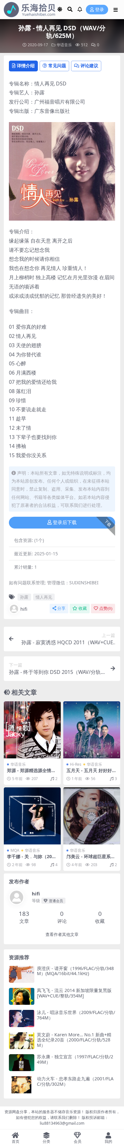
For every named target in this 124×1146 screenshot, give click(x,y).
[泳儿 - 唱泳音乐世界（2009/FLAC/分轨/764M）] (21, 1018)
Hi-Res (75, 764)
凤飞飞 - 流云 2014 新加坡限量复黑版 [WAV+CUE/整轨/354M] (74, 993)
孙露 (24, 597)
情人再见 (44, 597)
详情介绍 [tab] (26, 65)
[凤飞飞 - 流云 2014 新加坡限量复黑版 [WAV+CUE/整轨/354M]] (21, 996)
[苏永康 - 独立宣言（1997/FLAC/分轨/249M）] (21, 1062)
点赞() (105, 608)
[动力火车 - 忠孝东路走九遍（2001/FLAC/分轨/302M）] (21, 1084)
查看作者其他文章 (62, 934)
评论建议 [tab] (89, 65)
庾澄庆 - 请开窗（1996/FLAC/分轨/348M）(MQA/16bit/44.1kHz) (75, 971)
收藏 (83, 608)
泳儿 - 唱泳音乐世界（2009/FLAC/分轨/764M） (76, 1015)
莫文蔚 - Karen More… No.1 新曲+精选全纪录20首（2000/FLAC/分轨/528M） (74, 1040)
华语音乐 (64, 44)
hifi (23, 609)
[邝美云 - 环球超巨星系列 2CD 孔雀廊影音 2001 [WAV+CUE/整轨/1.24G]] (91, 815)
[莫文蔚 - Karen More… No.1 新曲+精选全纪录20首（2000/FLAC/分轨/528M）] (21, 1040)
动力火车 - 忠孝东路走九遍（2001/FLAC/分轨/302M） (75, 1081)
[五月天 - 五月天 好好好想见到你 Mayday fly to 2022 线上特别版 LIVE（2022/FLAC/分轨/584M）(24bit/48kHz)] (91, 729)
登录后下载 (65, 522)
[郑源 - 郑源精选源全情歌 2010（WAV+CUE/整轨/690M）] (32, 729)
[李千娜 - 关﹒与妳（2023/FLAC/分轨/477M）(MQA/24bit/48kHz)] (32, 815)
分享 (61, 608)
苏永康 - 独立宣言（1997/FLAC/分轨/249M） (75, 1059)
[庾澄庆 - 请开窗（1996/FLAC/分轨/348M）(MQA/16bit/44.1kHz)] (21, 974)
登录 (99, 9)
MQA (14, 850)
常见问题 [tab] (57, 65)
